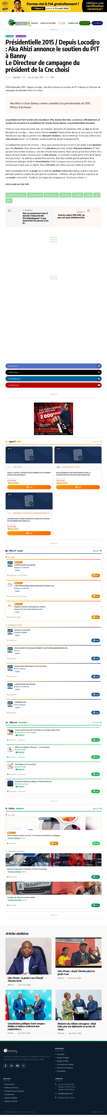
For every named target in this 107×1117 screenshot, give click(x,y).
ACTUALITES (23, 23)
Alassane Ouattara (51, 135)
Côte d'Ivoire (11, 139)
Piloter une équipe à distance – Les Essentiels (32, 747)
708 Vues (10, 985)
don (53, 165)
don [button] (9, 200)
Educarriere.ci (14, 1112)
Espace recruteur (11, 1101)
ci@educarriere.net (65, 1093)
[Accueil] (14, 23)
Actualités (60, 1054)
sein (87, 129)
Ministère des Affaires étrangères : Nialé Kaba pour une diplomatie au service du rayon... (76, 1026)
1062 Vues (60, 1033)
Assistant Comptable (22, 630)
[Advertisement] (53, 259)
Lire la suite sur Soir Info (17, 184)
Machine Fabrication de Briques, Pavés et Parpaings (27, 869)
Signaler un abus (98, 1112)
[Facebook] (5, 1065)
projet (35, 171)
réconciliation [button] (35, 195)
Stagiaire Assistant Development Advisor (30, 607)
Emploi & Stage (63, 1058)
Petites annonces (11, 1088)
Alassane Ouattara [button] (16, 195)
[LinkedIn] (11, 1065)
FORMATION (73, 23)
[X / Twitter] (23, 1065)
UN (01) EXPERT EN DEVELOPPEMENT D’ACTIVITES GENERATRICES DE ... (41, 648)
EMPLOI (34, 23)
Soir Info (16, 77)
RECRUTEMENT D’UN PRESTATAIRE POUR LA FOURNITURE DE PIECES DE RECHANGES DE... (73, 474)
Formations (61, 1071)
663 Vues (10, 1033)
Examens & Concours (65, 1068)
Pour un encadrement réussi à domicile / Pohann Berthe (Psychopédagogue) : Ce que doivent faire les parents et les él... (35, 218)
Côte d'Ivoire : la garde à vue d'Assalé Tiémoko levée (25, 979)
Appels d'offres (63, 1061)
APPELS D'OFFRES (48, 23)
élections (96, 145)
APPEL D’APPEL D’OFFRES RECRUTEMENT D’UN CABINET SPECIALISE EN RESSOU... (29, 474)
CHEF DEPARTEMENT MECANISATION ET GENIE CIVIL (34, 586)
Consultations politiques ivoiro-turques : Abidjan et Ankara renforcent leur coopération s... (26, 1026)
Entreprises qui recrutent (14, 1091)
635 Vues (60, 978)
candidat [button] (77, 195)
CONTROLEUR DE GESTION (24, 565)
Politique (21, 36)
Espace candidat (11, 1098)
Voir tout (96, 442)
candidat (34, 123)
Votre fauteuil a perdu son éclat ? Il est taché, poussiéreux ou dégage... (34, 835)
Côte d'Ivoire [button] (51, 195)
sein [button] (97, 195)
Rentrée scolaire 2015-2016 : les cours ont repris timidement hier (71, 216)
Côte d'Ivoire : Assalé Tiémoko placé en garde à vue (75, 972)
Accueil (9, 36)
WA (97, 843)
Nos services (9, 1084)
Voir (30, 487)
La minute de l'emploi (65, 1064)
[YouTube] (17, 1065)
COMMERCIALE (20, 702)
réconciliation (42, 161)
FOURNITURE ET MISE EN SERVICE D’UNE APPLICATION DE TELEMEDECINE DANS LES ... (28, 520)
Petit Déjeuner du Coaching (25, 764)
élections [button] (65, 195)
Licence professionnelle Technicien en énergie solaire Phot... (38, 730)
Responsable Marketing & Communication (30, 666)
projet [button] (88, 195)
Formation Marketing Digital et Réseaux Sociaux (33, 781)
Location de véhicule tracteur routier (21, 897)
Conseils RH (9, 1094)
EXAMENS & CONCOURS (91, 23)
